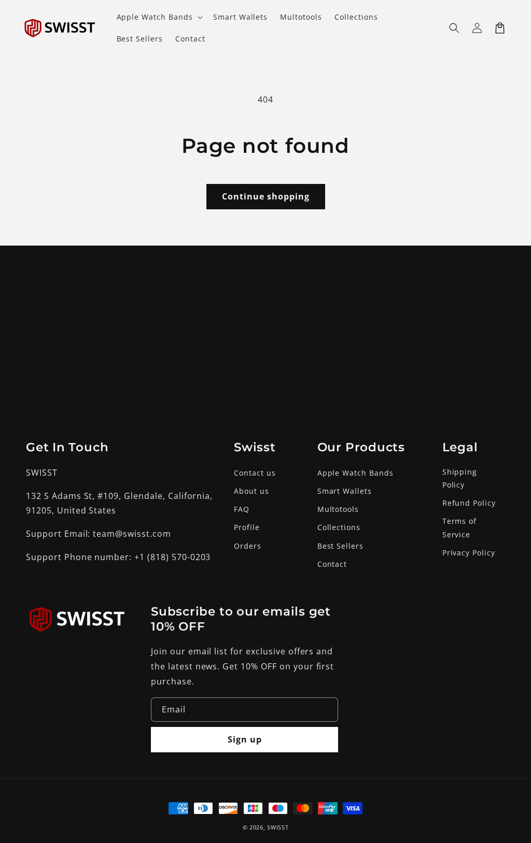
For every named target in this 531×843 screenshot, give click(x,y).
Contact (332, 564)
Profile (247, 527)
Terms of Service (459, 527)
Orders (247, 546)
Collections (339, 527)
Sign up (265, 383)
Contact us (255, 473)
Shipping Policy (460, 478)
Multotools (338, 509)
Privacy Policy (468, 553)
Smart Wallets (344, 491)
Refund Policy (469, 503)
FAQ (241, 509)
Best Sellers (340, 546)
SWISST (277, 827)
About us (251, 491)
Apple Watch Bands (355, 473)
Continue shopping (266, 196)
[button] (454, 28)
